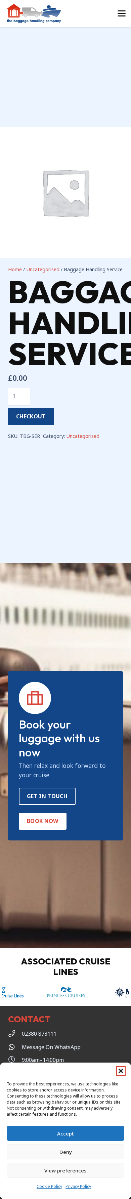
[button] (121, 1071)
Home (15, 269)
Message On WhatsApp (51, 1047)
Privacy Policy (78, 1186)
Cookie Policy (49, 1186)
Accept (65, 1133)
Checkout (31, 416)
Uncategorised (42, 269)
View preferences (65, 1170)
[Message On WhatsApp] (15, 1047)
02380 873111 (39, 1033)
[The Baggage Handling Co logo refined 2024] (33, 13)
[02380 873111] (15, 1033)
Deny (65, 1152)
